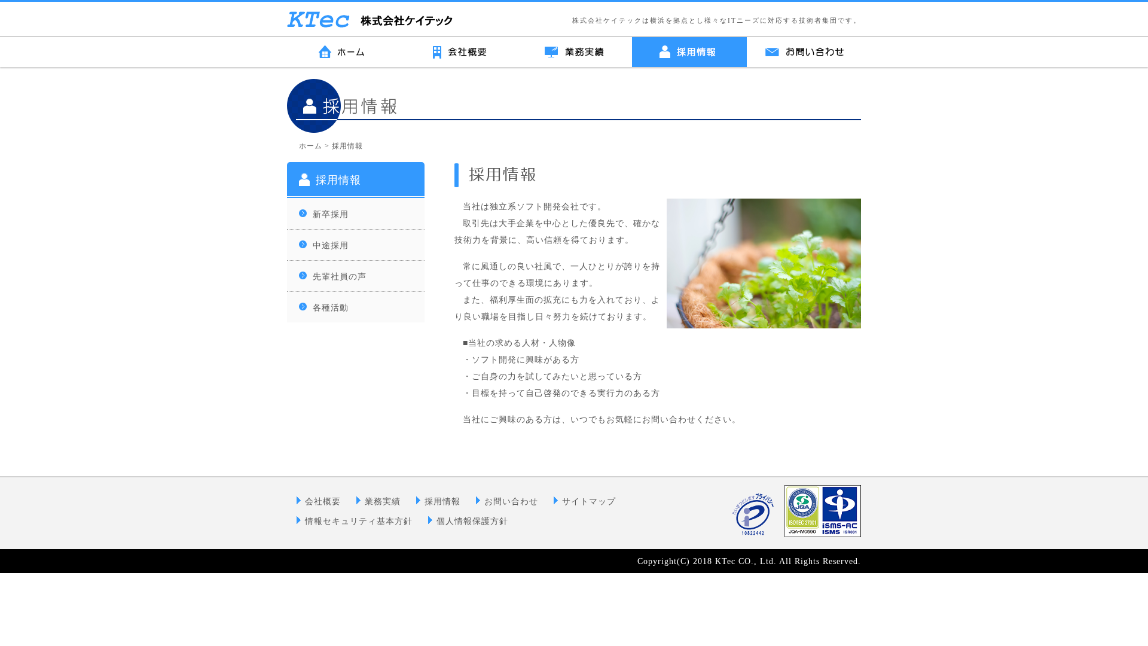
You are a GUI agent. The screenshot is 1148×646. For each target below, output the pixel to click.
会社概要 (323, 501)
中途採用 (331, 245)
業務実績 (383, 501)
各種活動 (331, 307)
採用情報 (338, 180)
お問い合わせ (511, 501)
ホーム (310, 146)
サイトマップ (589, 501)
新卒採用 (331, 214)
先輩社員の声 (340, 276)
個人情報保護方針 (472, 521)
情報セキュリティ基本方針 (359, 521)
